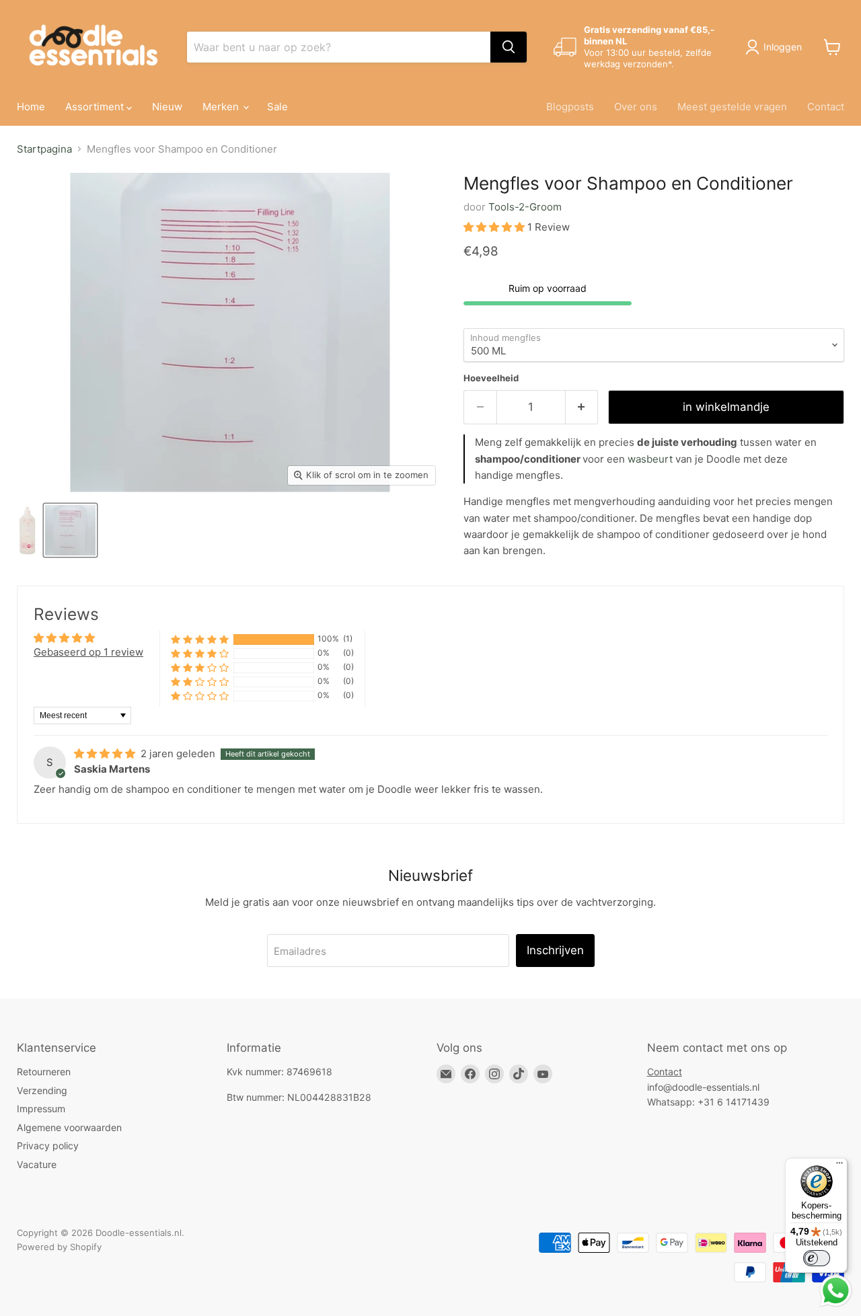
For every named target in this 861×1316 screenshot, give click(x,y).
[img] (106, 753)
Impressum (41, 1108)
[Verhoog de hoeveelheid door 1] (582, 407)
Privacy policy (48, 1145)
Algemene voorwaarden (69, 1127)
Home (31, 106)
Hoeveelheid (491, 378)
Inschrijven (555, 950)
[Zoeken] (508, 47)
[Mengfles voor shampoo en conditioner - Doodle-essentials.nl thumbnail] (27, 530)
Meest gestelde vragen (732, 106)
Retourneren (44, 1071)
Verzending (42, 1090)
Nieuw (167, 106)
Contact (825, 106)
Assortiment (95, 106)
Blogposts (570, 106)
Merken (221, 106)
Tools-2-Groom (525, 206)
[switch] (816, 1258)
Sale (277, 106)
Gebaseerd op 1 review (88, 652)
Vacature (37, 1164)
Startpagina (44, 149)
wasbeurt (650, 459)
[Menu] (839, 1166)
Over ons (635, 106)
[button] (495, 227)
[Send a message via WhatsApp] (835, 1290)
